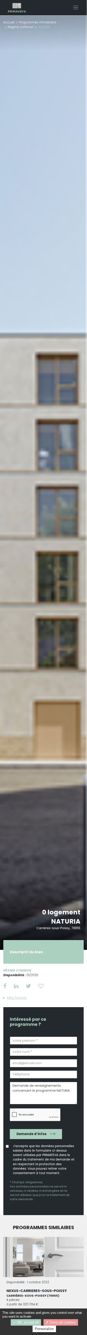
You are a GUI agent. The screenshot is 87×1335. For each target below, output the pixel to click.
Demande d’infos (32, 1134)
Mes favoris (17, 997)
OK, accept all (27, 1322)
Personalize (44, 1329)
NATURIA (65, 921)
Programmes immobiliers (37, 22)
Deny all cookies (62, 1322)
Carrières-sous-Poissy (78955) (32, 1296)
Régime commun (21, 27)
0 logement (61, 912)
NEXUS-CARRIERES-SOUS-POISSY (36, 1290)
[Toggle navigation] (75, 7)
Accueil (9, 22)
